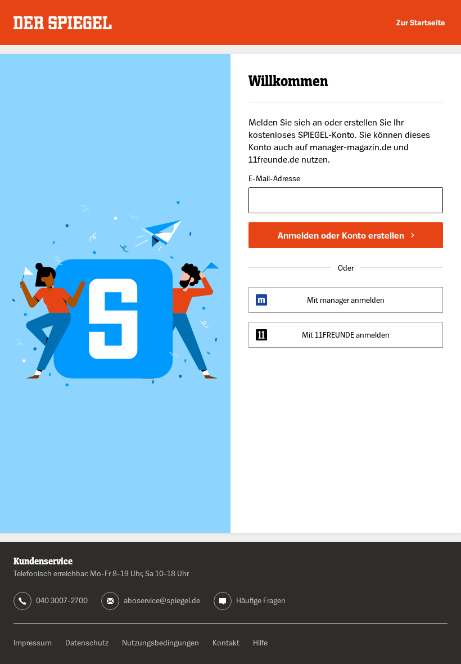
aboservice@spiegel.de (162, 600)
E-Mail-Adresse (274, 178)
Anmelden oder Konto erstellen (341, 235)
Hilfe (260, 642)
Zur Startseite (420, 22)
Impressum (32, 642)
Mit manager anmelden (346, 299)
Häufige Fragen (261, 600)
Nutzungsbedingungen (160, 642)
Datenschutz (87, 642)
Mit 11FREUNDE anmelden (346, 334)
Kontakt (226, 642)
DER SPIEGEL (62, 22)
